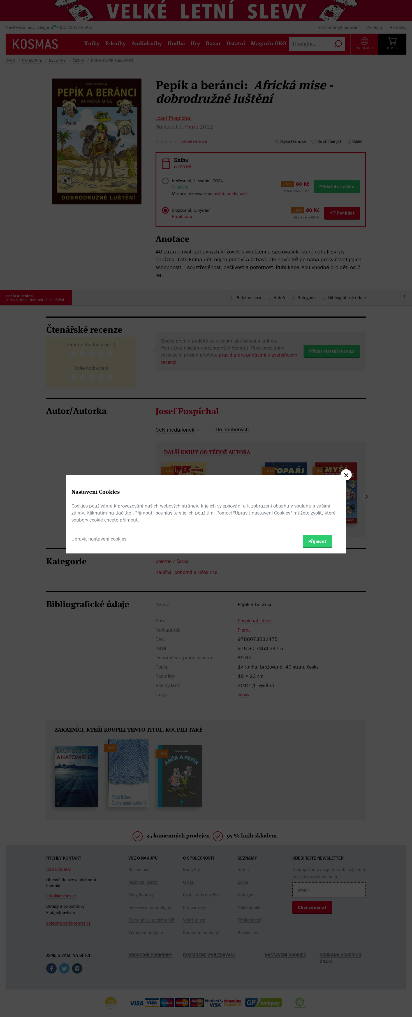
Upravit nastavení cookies (98, 539)
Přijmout (317, 541)
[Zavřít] (346, 474)
